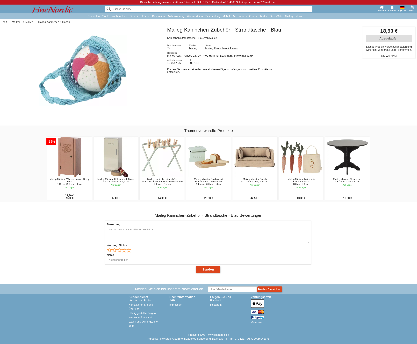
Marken (299, 16)
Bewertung (113, 224)
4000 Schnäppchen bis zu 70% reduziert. (253, 2)
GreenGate (276, 16)
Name (110, 255)
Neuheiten (94, 16)
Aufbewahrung (175, 16)
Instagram (216, 304)
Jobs (131, 325)
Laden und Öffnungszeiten (144, 321)
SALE (105, 16)
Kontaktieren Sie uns (141, 304)
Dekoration (158, 16)
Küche (146, 16)
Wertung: (117, 245)
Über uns (134, 309)
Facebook (216, 300)
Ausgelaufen (388, 38)
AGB (172, 300)
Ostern (253, 16)
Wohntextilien (195, 16)
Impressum (175, 304)
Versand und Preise (140, 300)
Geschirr (134, 16)
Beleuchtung (212, 16)
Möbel (226, 16)
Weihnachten (119, 16)
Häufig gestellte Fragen (142, 313)
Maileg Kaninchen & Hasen (221, 48)
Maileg (289, 16)
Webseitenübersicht (140, 317)
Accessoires (239, 16)
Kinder (263, 16)
